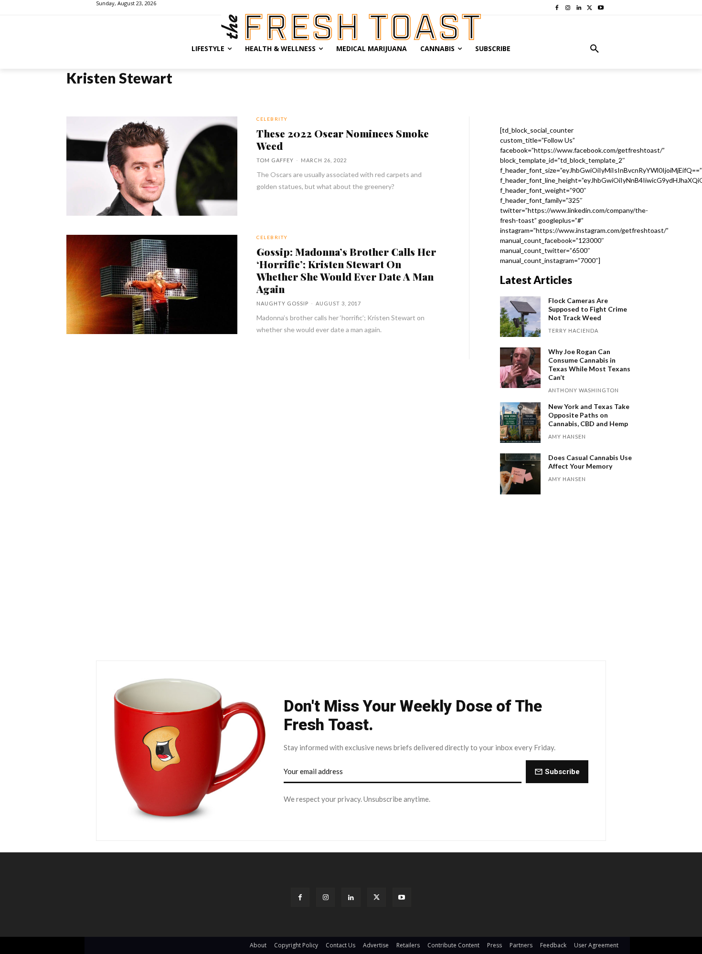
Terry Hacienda (573, 330)
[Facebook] (300, 897)
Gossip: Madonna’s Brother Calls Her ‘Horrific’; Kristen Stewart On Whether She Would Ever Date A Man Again (346, 270)
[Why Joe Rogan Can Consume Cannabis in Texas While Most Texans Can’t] (520, 367)
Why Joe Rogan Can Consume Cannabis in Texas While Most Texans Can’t (589, 364)
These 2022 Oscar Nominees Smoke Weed (342, 139)
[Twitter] (376, 897)
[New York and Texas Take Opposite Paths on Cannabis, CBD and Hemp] (520, 422)
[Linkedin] (350, 897)
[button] (594, 48)
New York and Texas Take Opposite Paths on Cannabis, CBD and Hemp (588, 415)
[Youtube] (402, 897)
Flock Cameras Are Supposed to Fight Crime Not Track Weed (587, 309)
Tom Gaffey (275, 160)
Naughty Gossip (282, 303)
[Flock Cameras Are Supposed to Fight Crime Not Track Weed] (520, 316)
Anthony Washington (583, 390)
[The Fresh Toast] (351, 27)
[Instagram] (325, 897)
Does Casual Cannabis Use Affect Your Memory (590, 461)
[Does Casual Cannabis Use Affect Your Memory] (520, 473)
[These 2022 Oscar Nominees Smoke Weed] (151, 166)
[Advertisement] (351, 582)
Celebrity (272, 118)
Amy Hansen (567, 436)
